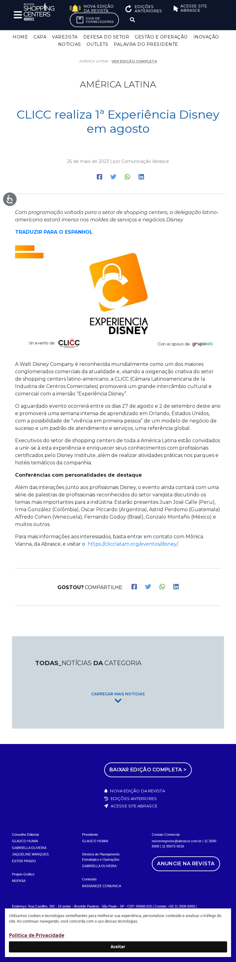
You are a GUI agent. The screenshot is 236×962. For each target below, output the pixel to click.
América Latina (118, 84)
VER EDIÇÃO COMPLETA (134, 61)
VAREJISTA (65, 37)
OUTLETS (97, 44)
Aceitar (118, 946)
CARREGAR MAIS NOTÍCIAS (118, 694)
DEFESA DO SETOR (106, 37)
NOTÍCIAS (69, 44)
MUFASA (19, 881)
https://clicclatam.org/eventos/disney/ (133, 544)
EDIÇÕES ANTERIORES (133, 798)
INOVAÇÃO (206, 37)
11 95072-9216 (173, 846)
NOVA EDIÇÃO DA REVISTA (137, 790)
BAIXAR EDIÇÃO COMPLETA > (148, 770)
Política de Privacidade (36, 935)
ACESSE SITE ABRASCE (133, 805)
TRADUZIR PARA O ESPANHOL (54, 232)
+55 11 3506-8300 (181, 906)
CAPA (39, 37)
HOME (20, 37)
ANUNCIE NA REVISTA (185, 864)
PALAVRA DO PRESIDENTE (146, 44)
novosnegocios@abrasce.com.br (177, 841)
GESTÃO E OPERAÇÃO (161, 37)
